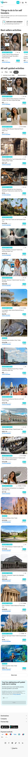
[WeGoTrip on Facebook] (9, 743)
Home (2, 6)
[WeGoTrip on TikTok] (16, 743)
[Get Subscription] (18, 2)
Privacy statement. (17, 694)
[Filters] (2, 72)
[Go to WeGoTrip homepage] (3, 2)
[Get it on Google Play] (14, 727)
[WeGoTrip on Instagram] (5, 743)
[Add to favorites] (19, 35)
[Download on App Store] (5, 727)
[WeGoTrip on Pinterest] (12, 743)
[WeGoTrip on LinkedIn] (22, 743)
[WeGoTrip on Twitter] (19, 743)
